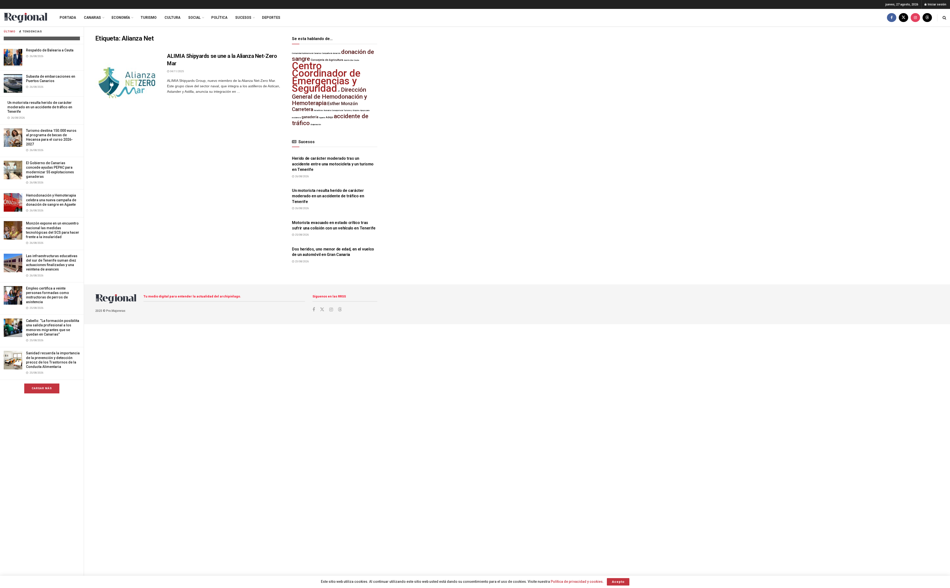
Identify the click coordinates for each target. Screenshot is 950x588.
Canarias (92, 18)
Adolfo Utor (348, 60)
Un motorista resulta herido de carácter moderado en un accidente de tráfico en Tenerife (39, 107)
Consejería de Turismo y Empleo (345, 110)
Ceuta (356, 60)
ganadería (310, 117)
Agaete (322, 117)
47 (339, 91)
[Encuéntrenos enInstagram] (915, 17)
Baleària (327, 110)
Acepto (618, 582)
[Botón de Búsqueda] (944, 17)
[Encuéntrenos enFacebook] (891, 17)
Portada (68, 18)
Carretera (302, 109)
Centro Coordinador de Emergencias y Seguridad (326, 77)
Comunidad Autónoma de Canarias (306, 53)
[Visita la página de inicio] (25, 18)
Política (219, 18)
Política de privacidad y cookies (577, 582)
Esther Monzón (342, 103)
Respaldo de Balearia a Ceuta (49, 50)
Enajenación (315, 124)
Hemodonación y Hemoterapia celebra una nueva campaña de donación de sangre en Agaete (51, 199)
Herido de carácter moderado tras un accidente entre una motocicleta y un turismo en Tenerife (333, 164)
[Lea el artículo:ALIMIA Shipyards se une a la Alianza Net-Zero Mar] (127, 75)
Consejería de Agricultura (327, 60)
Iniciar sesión (936, 4)
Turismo (149, 18)
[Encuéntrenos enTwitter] (903, 17)
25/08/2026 (301, 234)
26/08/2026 (301, 176)
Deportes (271, 18)
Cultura (172, 18)
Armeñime (318, 110)
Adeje (329, 117)
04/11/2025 (176, 71)
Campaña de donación (331, 53)
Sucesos (243, 18)
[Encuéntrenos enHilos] (927, 17)
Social (194, 18)
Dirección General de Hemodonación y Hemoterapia (329, 96)
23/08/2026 (301, 261)
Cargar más (42, 388)
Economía (121, 18)
